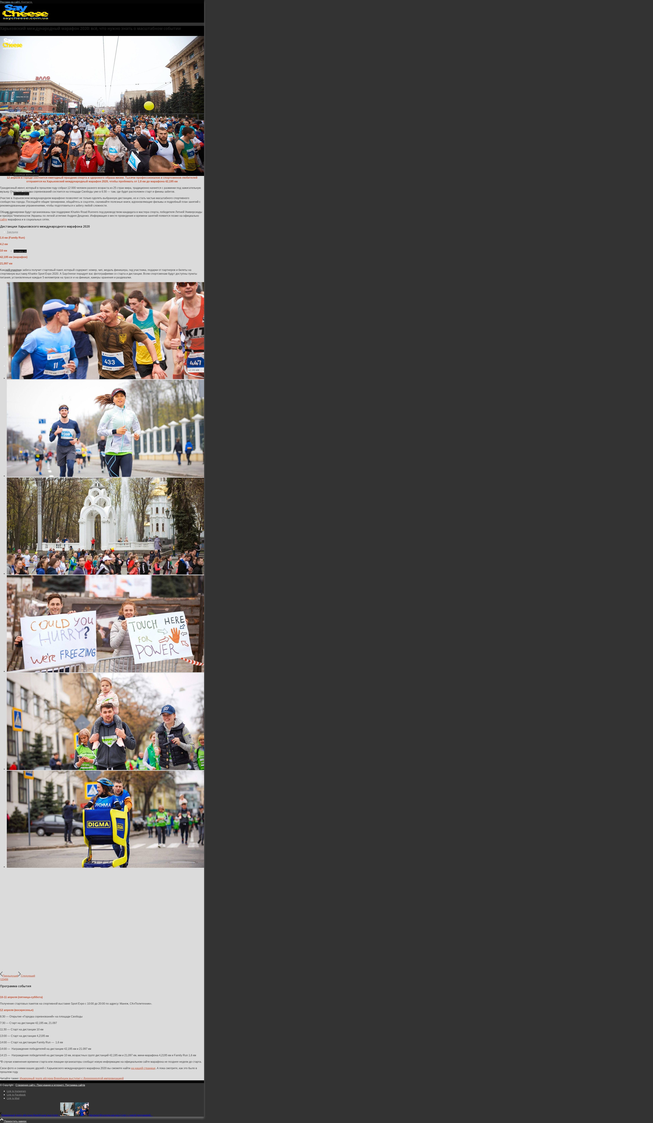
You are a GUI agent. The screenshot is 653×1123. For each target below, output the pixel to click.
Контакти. (26, 2)
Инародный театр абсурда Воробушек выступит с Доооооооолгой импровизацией (72, 1078)
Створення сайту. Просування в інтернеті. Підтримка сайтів (50, 1085)
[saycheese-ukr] (25, 19)
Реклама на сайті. (10, 2)
